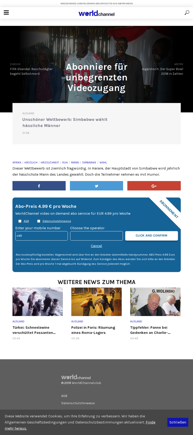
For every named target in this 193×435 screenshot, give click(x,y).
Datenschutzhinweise (57, 221)
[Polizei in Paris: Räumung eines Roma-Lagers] (96, 302)
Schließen (177, 422)
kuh (65, 162)
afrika (16, 162)
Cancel (96, 246)
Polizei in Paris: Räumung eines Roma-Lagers (93, 330)
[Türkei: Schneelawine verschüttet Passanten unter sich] (37, 302)
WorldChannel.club (86, 383)
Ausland (28, 113)
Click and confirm (151, 235)
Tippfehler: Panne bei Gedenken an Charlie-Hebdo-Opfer (149, 330)
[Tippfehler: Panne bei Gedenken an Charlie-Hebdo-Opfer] (155, 302)
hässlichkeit (50, 162)
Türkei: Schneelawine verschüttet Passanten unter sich (32, 330)
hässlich (30, 162)
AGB (26, 221)
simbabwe (89, 162)
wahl (103, 162)
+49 (19, 235)
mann (75, 162)
